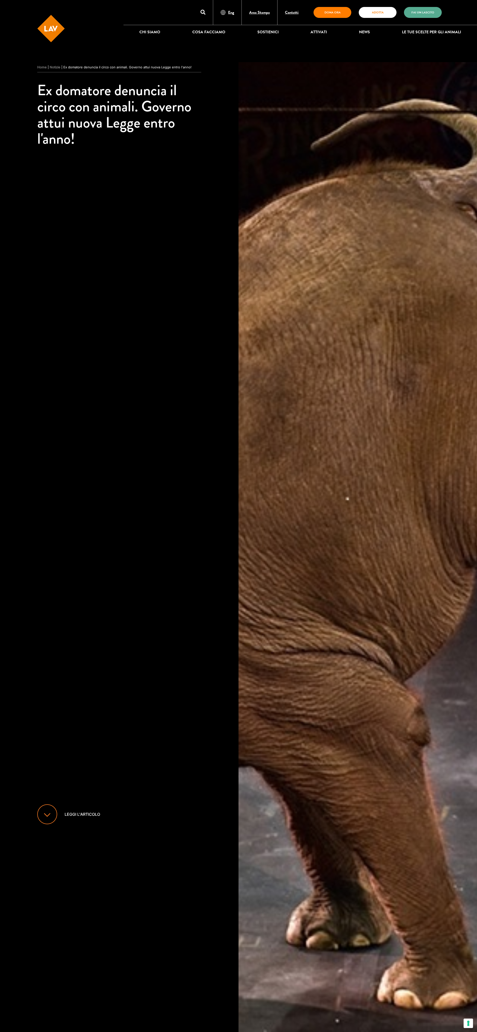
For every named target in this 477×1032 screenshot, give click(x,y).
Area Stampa (259, 12)
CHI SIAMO (149, 32)
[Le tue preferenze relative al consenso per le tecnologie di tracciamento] (468, 1023)
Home (42, 67)
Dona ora (332, 12)
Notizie (55, 67)
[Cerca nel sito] (202, 12)
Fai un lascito (422, 12)
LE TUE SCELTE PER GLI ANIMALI (431, 32)
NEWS (364, 32)
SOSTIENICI (268, 32)
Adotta (378, 12)
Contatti (292, 12)
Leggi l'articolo (82, 814)
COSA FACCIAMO (208, 32)
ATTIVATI (319, 32)
